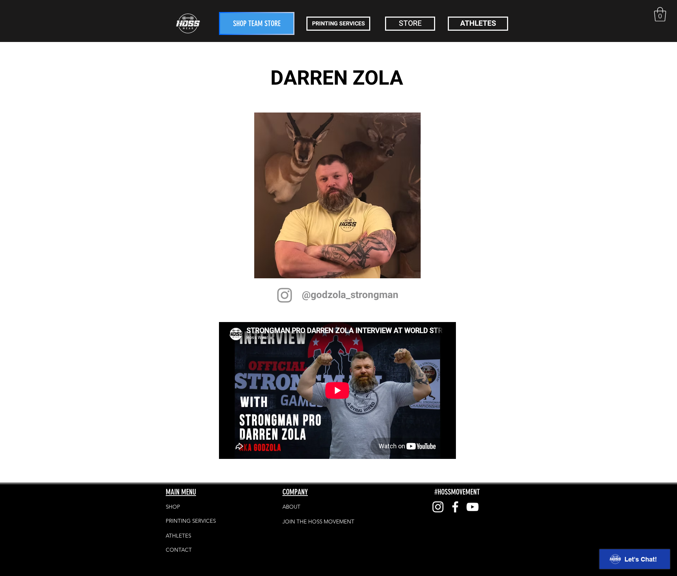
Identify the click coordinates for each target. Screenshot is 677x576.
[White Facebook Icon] (455, 506)
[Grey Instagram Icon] (284, 295)
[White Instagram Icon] (438, 506)
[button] (660, 14)
